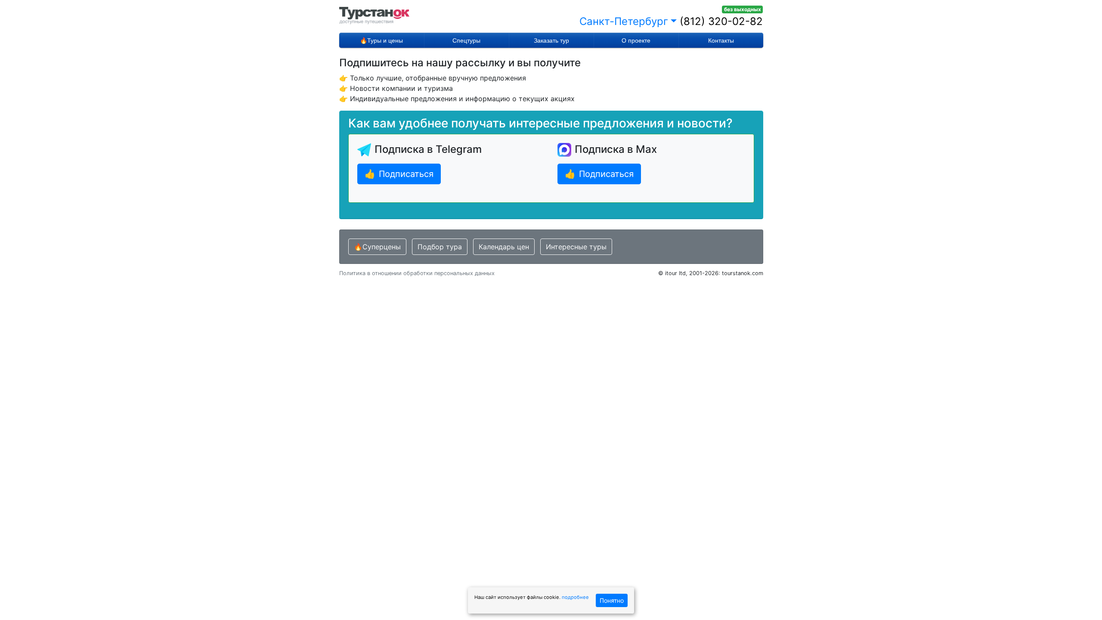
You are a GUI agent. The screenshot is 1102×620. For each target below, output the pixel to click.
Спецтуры (466, 40)
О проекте (636, 40)
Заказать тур (551, 40)
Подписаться (399, 174)
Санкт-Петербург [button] (623, 21)
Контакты (721, 40)
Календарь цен (504, 246)
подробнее (575, 597)
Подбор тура (440, 246)
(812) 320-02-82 (721, 21)
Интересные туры (576, 246)
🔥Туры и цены (381, 40)
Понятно (612, 600)
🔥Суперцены (377, 246)
